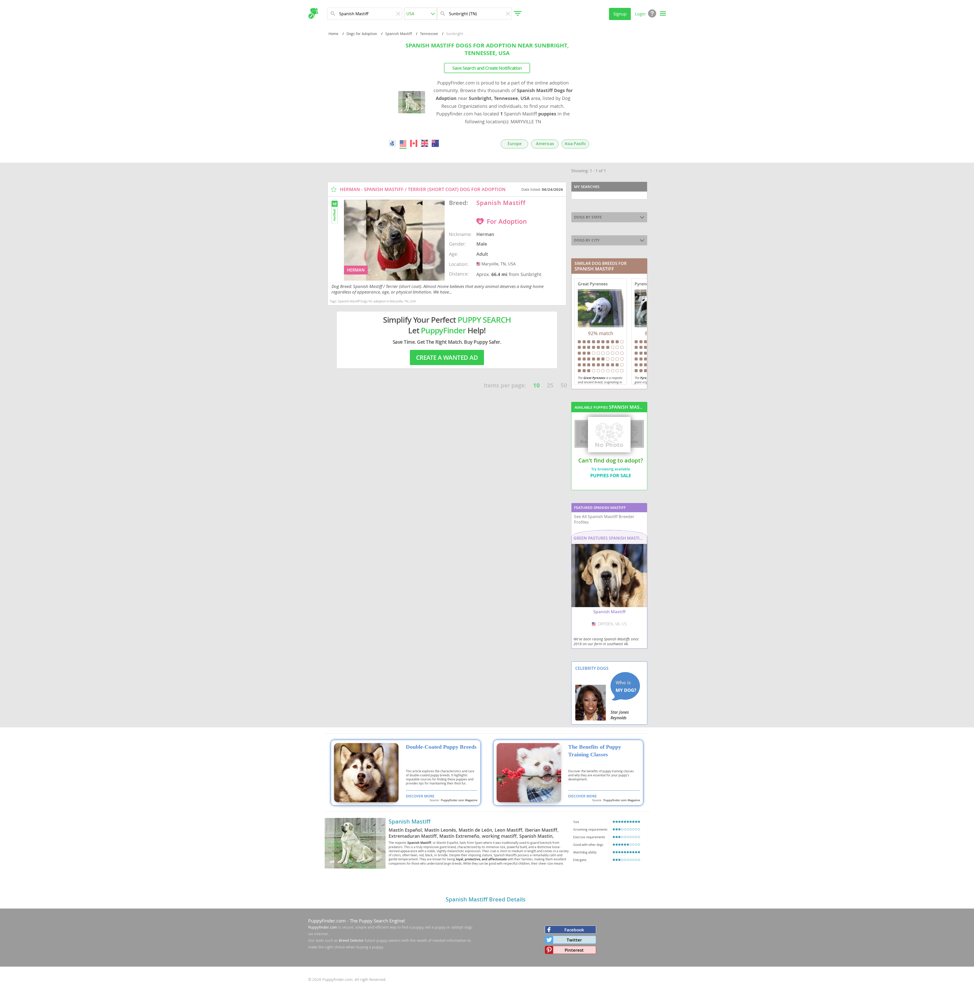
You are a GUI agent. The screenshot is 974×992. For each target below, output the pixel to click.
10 (536, 385)
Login (640, 14)
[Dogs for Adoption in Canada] (414, 143)
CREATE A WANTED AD (447, 357)
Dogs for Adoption (361, 33)
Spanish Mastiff (398, 33)
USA (478, 264)
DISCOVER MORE (420, 796)
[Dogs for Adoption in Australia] (435, 143)
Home (333, 33)
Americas (545, 143)
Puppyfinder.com (322, 927)
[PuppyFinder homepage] (313, 13)
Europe (514, 143)
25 (550, 385)
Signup (620, 14)
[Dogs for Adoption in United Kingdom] (424, 143)
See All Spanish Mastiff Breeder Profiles (604, 519)
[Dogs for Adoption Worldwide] (392, 143)
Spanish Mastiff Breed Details (486, 899)
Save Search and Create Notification (487, 68)
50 (564, 385)
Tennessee (429, 33)
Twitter (574, 940)
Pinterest (574, 950)
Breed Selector (351, 940)
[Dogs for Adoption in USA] (403, 143)
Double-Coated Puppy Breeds (441, 747)
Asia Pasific (575, 143)
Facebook (574, 930)
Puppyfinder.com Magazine (459, 800)
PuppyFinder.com (327, 921)
